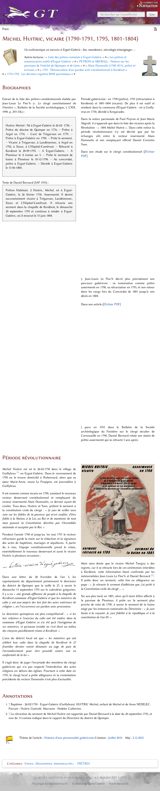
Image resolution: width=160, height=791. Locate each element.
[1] (18, 472)
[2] (152, 575)
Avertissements (118, 783)
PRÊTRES (83, 763)
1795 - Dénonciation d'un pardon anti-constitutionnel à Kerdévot (83, 70)
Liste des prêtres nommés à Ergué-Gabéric (75, 57)
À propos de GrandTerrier (88, 783)
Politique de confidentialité (50, 783)
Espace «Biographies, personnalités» (49, 763)
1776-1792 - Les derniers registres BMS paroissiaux (38, 74)
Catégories (14, 763)
